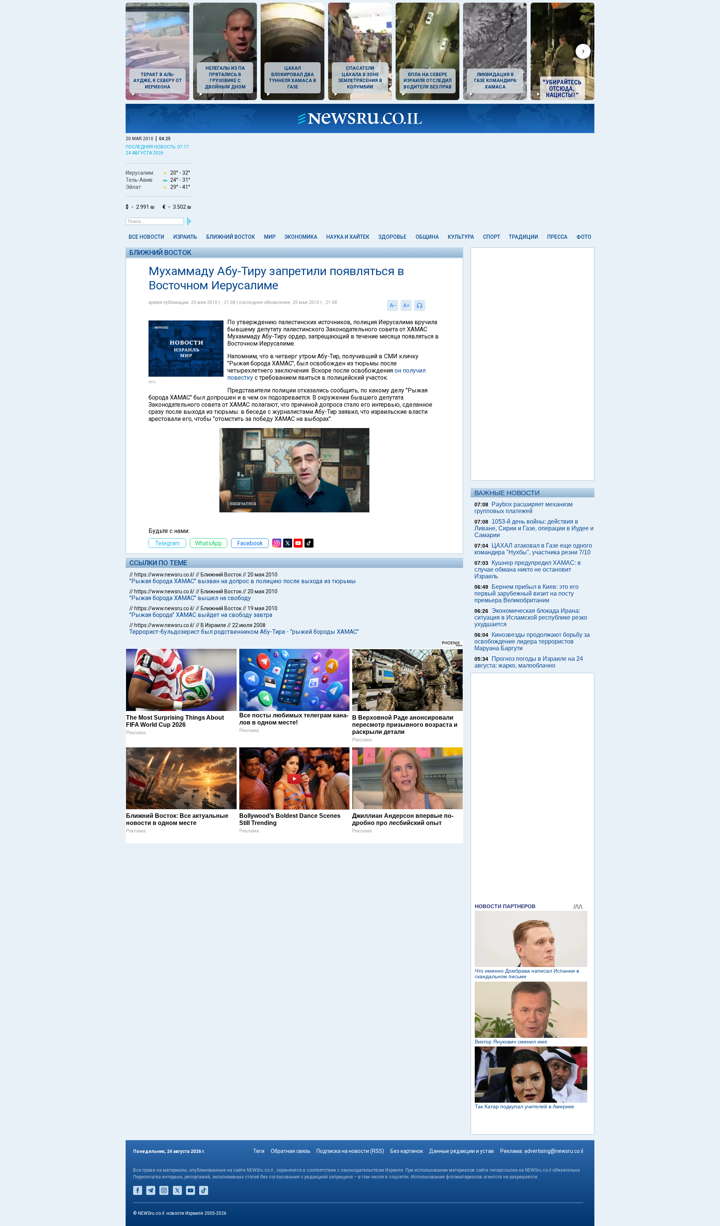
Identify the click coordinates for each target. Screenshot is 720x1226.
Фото (583, 237)
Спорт (491, 237)
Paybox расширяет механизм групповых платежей (523, 507)
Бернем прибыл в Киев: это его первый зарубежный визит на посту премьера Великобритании (526, 593)
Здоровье (392, 237)
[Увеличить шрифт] (406, 305)
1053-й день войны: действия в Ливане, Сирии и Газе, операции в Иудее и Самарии (534, 528)
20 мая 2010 (263, 575)
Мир (270, 237)
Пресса (557, 237)
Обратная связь (290, 1151)
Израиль (185, 237)
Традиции (523, 237)
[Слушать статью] (427, 305)
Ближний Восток (230, 237)
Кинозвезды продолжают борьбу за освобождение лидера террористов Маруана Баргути (532, 641)
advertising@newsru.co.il (553, 1151)
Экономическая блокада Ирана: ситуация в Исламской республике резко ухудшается (530, 617)
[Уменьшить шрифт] (392, 305)
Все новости (146, 237)
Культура (461, 237)
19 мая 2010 (263, 608)
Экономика (300, 237)
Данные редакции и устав (461, 1151)
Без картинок (406, 1151)
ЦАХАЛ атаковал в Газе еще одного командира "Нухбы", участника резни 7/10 (533, 548)
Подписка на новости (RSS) (350, 1151)
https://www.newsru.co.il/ (164, 575)
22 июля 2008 (249, 625)
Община (427, 237)
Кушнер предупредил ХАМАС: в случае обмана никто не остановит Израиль (527, 569)
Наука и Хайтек (347, 237)
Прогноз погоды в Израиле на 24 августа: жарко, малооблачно (528, 662)
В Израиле (213, 625)
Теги (258, 1151)
